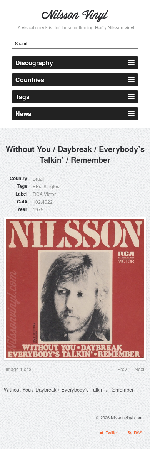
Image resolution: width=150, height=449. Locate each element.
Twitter (111, 432)
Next (139, 369)
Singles (51, 186)
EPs (37, 186)
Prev (122, 369)
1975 (38, 209)
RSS (137, 432)
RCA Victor (44, 194)
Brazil (39, 178)
